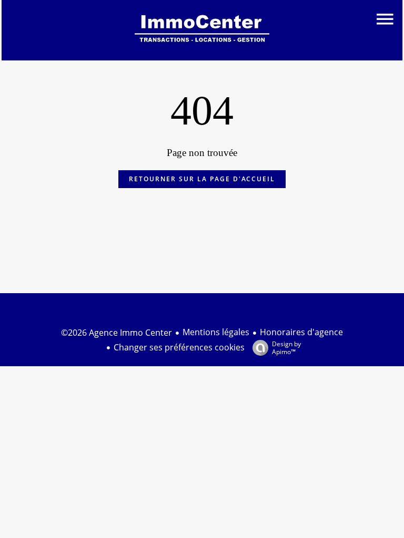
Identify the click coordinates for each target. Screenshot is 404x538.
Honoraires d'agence (301, 332)
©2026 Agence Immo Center (116, 332)
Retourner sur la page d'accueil (202, 178)
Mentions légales (216, 332)
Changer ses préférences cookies (179, 347)
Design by (286, 347)
